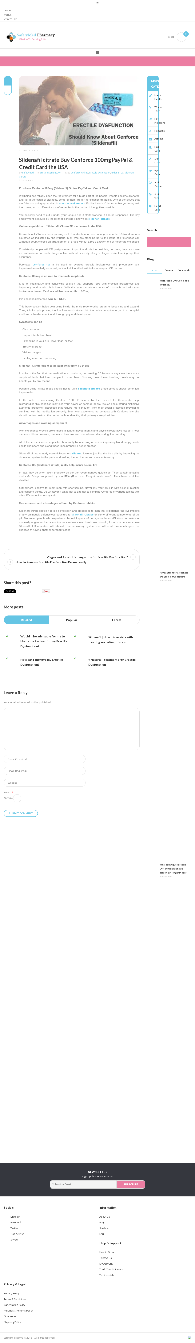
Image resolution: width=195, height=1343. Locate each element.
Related (26, 620)
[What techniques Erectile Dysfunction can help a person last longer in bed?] (152, 1005)
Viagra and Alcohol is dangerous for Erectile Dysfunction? (87, 557)
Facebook (16, 1222)
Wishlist (8, 15)
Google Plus (17, 1234)
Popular (71, 620)
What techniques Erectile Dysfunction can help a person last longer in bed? (173, 868)
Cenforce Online (79, 172)
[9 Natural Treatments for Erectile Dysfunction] (79, 662)
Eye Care (156, 172)
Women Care (156, 109)
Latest (116, 620)
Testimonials (106, 1275)
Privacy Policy (11, 1293)
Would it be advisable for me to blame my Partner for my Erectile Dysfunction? (43, 641)
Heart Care (156, 207)
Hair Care (156, 148)
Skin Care (156, 160)
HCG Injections (156, 120)
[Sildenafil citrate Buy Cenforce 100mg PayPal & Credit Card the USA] (79, 110)
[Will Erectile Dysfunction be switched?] (152, 421)
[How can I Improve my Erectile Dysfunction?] (11, 662)
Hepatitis (156, 130)
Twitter (14, 1228)
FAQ (101, 1234)
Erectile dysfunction (99, 172)
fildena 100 (117, 172)
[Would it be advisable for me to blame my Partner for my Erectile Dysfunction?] (11, 639)
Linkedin (15, 1216)
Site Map (104, 1228)
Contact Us (105, 1258)
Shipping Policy (12, 1322)
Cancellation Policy (14, 1305)
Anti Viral (156, 196)
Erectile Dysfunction (50, 172)
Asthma (156, 138)
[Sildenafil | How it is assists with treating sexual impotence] (79, 639)
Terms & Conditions (15, 1299)
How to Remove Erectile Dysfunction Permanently (50, 562)
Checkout (9, 10)
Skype (14, 1239)
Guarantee (10, 1316)
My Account (10, 19)
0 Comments (26, 180)
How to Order (107, 1252)
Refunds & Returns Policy (18, 1310)
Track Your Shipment (111, 1269)
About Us (104, 1216)
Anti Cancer (156, 184)
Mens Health (156, 97)
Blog (101, 1222)
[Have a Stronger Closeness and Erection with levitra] (152, 713)
